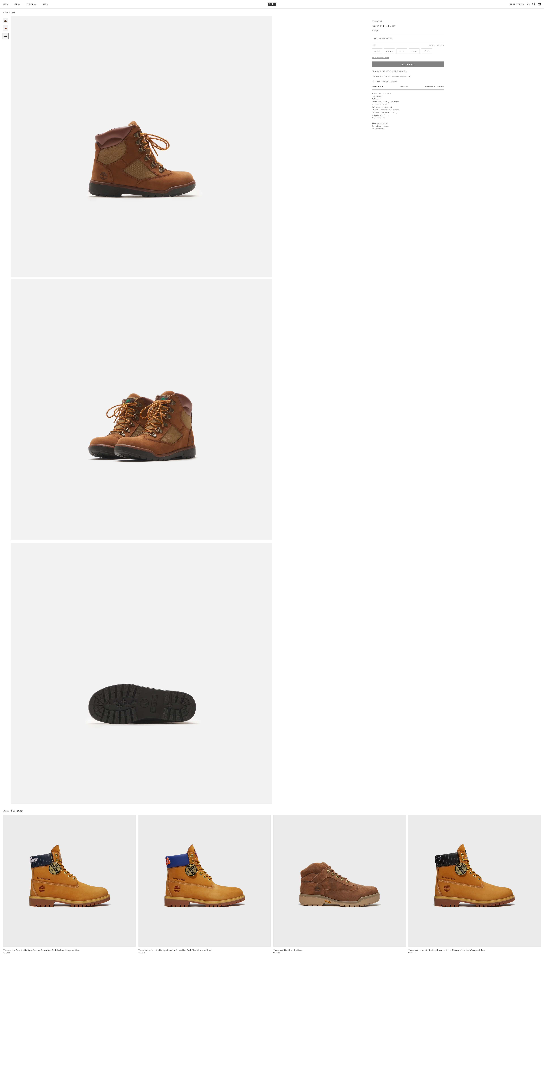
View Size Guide (436, 46)
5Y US (401, 51)
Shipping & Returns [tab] (434, 87)
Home (5, 12)
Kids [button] (45, 4)
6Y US (426, 51)
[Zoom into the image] (141, 146)
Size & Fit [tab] (404, 87)
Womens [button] (32, 4)
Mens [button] (17, 4)
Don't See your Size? (380, 58)
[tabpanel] (408, 112)
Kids (13, 12)
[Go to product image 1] (5, 21)
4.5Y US (389, 51)
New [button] (5, 4)
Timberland (377, 21)
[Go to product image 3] (5, 36)
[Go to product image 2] (5, 28)
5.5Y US (414, 51)
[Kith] (272, 4)
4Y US (377, 51)
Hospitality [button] (516, 4)
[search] (533, 4)
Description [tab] (378, 87)
